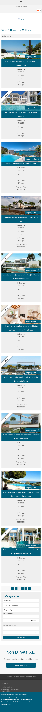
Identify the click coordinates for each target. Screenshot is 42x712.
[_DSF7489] (21, 480)
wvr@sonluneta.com (21, 6)
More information (5, 707)
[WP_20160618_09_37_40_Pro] (21, 205)
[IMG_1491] (21, 423)
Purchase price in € (8, 613)
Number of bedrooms (9, 625)
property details (31, 57)
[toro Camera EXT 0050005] (21, 263)
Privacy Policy (31, 677)
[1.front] (21, 100)
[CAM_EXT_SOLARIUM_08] (21, 365)
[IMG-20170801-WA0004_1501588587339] (21, 314)
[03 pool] (21, 49)
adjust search (21, 638)
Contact (9, 677)
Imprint (22, 677)
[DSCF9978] (21, 538)
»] (29, 588)
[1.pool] (21, 152)
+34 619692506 (21, 665)
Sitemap (16, 677)
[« (12, 588)
